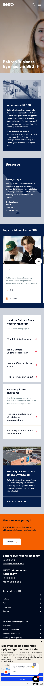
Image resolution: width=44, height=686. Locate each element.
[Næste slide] (38, 261)
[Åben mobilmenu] (39, 5)
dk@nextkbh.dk (12, 210)
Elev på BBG (7, 626)
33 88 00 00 (9, 578)
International (7, 607)
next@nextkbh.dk (12, 582)
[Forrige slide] (5, 261)
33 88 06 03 (9, 560)
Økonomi (6, 611)
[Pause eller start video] (39, 67)
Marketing (6, 599)
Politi (4, 603)
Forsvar (5, 595)
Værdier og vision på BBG (11, 630)
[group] (22, 269)
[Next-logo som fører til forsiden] (8, 5)
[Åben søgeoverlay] (33, 4)
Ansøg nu (10, 542)
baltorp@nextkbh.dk (13, 564)
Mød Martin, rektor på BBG (12, 634)
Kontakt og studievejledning (12, 638)
